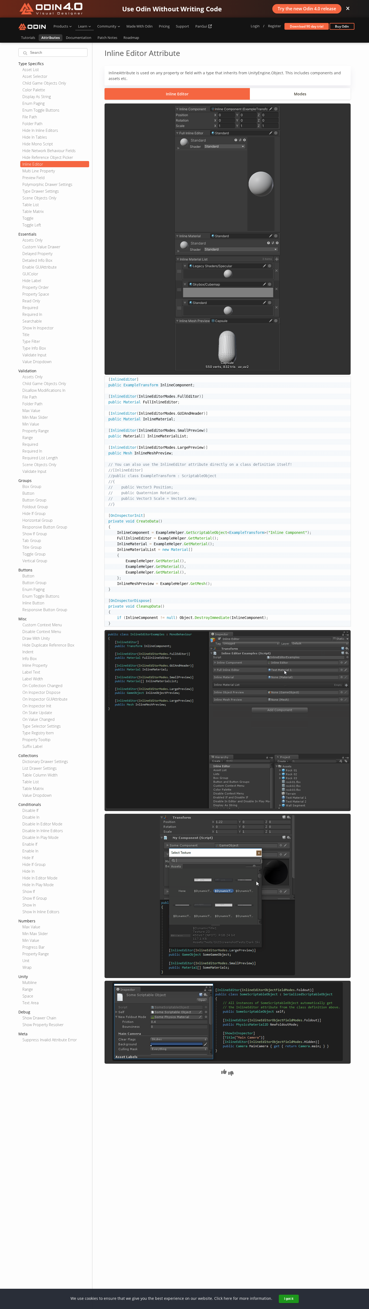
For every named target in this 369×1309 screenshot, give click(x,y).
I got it (288, 1299)
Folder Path (32, 123)
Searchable (32, 321)
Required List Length (40, 457)
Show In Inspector (37, 327)
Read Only (31, 300)
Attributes (50, 37)
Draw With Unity (36, 638)
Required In (32, 314)
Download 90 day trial (306, 26)
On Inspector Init (36, 705)
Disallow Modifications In (43, 390)
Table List (30, 204)
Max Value (31, 410)
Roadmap (131, 37)
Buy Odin (342, 26)
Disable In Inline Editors (42, 830)
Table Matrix (33, 211)
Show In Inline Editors (40, 911)
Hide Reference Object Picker (47, 157)
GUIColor (30, 273)
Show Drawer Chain (39, 1017)
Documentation (78, 37)
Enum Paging (33, 103)
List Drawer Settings (39, 768)
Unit (25, 960)
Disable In (30, 817)
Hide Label (31, 280)
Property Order (35, 287)
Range (27, 437)
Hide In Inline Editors (40, 130)
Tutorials (28, 37)
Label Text (31, 672)
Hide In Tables (34, 137)
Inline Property (34, 665)
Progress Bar (33, 947)
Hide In (28, 871)
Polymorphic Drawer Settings (47, 184)
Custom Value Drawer (41, 246)
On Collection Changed (42, 685)
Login (255, 26)
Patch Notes (107, 37)
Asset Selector (34, 76)
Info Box (29, 658)
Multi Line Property (38, 170)
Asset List (30, 69)
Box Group (31, 486)
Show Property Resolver (42, 1024)
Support (182, 26)
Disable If (30, 810)
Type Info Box (34, 348)
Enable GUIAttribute (39, 267)
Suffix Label (32, 746)
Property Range (35, 430)
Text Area (30, 1002)
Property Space (35, 294)
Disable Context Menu (41, 631)
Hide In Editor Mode (40, 878)
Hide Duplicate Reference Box (48, 645)
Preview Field (33, 177)
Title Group (32, 547)
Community (106, 26)
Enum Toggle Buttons (40, 110)
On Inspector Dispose (41, 692)
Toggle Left (31, 224)
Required (30, 307)
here (228, 1298)
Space (27, 996)
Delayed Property (37, 253)
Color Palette (33, 89)
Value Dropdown (37, 361)
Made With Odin (139, 26)
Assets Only (32, 240)
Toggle (27, 218)
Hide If (27, 857)
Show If (28, 891)
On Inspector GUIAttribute (45, 699)
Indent (27, 651)
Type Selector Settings (41, 726)
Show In (29, 905)
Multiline (29, 982)
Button (28, 493)
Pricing (164, 26)
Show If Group (34, 533)
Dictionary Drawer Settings (45, 761)
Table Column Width (40, 775)
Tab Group (31, 540)
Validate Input (34, 354)
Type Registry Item (38, 732)
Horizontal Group (37, 520)
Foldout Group (35, 506)
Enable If (29, 844)
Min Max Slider (35, 417)
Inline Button (33, 602)
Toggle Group (34, 554)
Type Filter (31, 341)
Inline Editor (32, 164)
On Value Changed (38, 719)
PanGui (201, 26)
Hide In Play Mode (38, 884)
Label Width (32, 678)
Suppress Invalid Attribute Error (49, 1039)
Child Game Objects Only (44, 83)
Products (60, 26)
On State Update (37, 712)
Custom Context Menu (42, 624)
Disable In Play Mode (40, 837)
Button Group (34, 500)
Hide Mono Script (37, 143)
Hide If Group (34, 513)
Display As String (36, 96)
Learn (82, 26)
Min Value (30, 424)
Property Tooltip (36, 739)
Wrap (27, 967)
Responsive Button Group (44, 527)
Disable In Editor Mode (42, 823)
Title (25, 334)
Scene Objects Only (39, 197)
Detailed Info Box (37, 260)
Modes (300, 93)
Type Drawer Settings (40, 191)
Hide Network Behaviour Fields (49, 150)
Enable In (30, 850)
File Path (29, 116)
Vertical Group (34, 560)
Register (274, 26)
